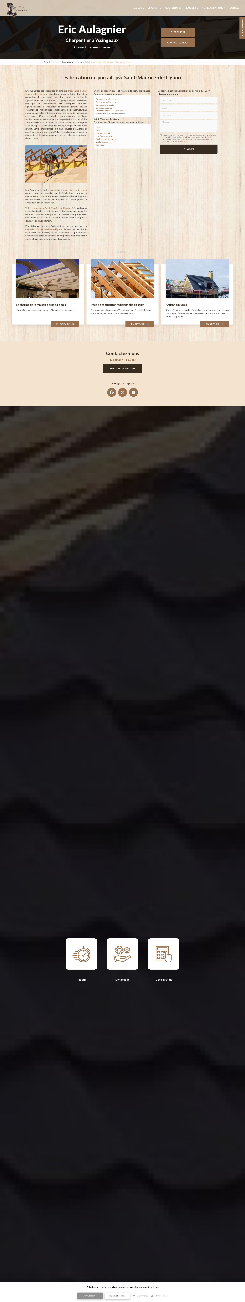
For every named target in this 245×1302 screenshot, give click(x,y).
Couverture (173, 7)
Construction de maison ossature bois (110, 114)
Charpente (154, 7)
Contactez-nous (178, 42)
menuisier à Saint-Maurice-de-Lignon (43, 229)
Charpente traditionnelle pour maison (110, 111)
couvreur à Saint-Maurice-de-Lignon (51, 208)
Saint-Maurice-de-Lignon (72, 62)
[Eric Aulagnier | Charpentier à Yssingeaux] (16, 9)
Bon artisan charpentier (105, 105)
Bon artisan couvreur (104, 108)
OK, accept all (91, 1295)
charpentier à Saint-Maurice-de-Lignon (68, 189)
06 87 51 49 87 (178, 32)
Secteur (56, 62)
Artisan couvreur (176, 304)
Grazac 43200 (101, 127)
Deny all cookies (118, 1295)
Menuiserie (191, 7)
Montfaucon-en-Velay (104, 136)
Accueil (139, 7)
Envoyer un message (122, 368)
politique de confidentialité (175, 141)
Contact (235, 7)
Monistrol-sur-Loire (103, 133)
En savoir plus (65, 324)
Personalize (141, 1296)
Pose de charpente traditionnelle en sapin (117, 304)
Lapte (98, 130)
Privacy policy (160, 1296)
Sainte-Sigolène (102, 142)
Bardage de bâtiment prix (106, 102)
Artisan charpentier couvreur (107, 99)
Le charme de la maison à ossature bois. (41, 304)
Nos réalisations (212, 7)
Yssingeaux (100, 145)
